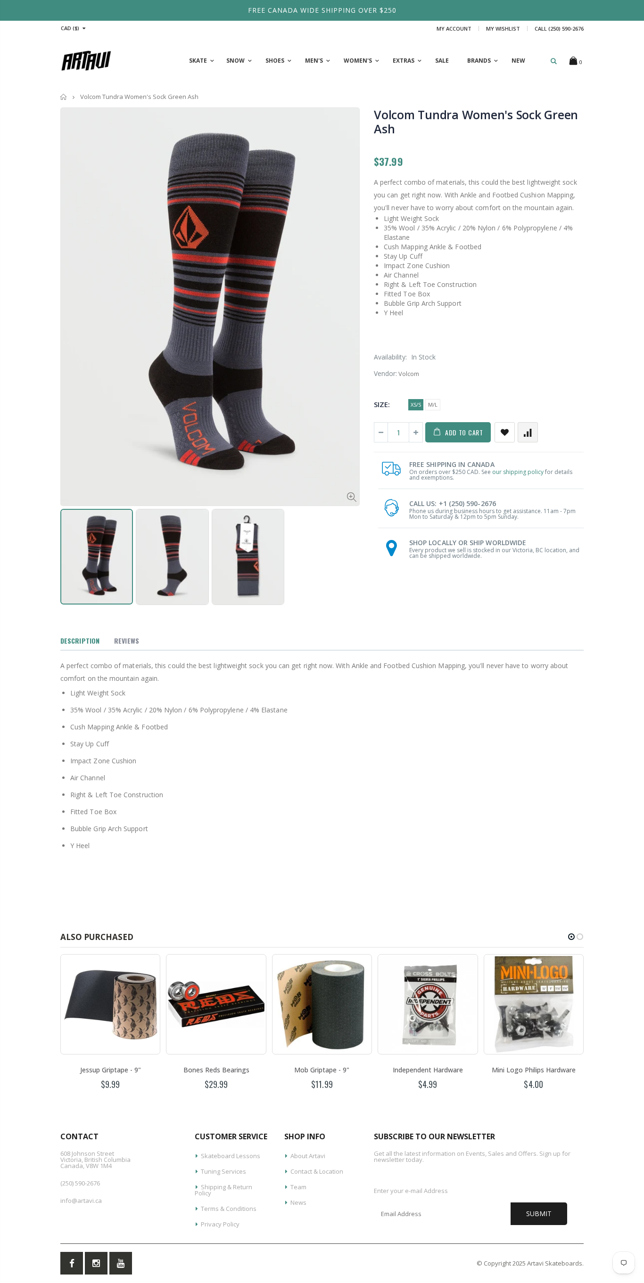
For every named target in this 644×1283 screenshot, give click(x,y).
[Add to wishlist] (505, 432)
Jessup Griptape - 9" (110, 1069)
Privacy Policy (220, 1224)
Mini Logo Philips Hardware (534, 1069)
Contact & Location (316, 1171)
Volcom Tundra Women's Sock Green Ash (476, 121)
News (298, 1202)
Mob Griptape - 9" (321, 1069)
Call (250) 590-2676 (559, 28)
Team (298, 1187)
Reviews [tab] (126, 641)
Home (63, 97)
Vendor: (385, 373)
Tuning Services (223, 1171)
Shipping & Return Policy (223, 1190)
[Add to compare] (528, 432)
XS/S (416, 404)
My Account (454, 28)
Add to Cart (464, 432)
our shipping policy (518, 472)
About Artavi (307, 1156)
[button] (571, 936)
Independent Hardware (428, 1069)
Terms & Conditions (228, 1208)
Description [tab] (79, 641)
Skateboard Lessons (230, 1156)
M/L (433, 404)
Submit (539, 1213)
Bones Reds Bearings (216, 1069)
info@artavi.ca (81, 1200)
